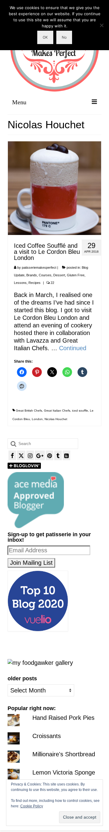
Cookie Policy (31, 806)
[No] (101, 25)
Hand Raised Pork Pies (63, 717)
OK (45, 37)
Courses (45, 275)
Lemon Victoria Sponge (63, 772)
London (37, 419)
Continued (72, 348)
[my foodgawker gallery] (40, 662)
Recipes (34, 283)
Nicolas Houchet (56, 419)
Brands (31, 275)
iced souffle (80, 410)
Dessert (59, 275)
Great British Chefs (29, 410)
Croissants (46, 736)
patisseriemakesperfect (39, 267)
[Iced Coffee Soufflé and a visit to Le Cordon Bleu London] (54, 187)
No (64, 37)
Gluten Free (75, 275)
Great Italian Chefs (57, 410)
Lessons (20, 283)
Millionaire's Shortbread (63, 754)
